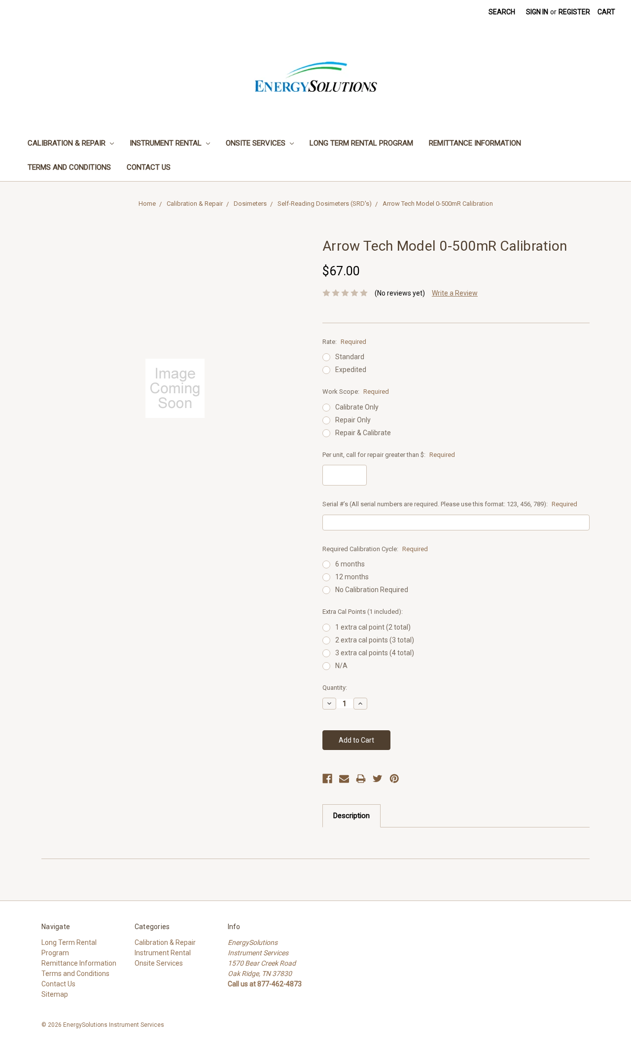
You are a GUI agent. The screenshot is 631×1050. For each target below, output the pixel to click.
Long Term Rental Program (361, 143)
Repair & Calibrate (363, 433)
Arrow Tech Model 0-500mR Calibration (438, 203)
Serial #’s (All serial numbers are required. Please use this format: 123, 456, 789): (449, 504)
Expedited (350, 370)
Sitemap (54, 994)
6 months (350, 564)
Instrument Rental (167, 143)
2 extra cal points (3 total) (374, 640)
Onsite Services (256, 143)
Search (502, 12)
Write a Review (455, 293)
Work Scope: (355, 391)
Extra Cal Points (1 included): (362, 611)
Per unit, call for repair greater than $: (388, 454)
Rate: (344, 341)
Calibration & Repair (67, 143)
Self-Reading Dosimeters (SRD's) (325, 203)
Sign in (537, 12)
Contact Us (149, 167)
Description (351, 815)
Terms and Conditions (69, 167)
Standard (349, 357)
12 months (352, 577)
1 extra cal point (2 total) (373, 627)
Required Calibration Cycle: (375, 549)
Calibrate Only (357, 407)
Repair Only (353, 420)
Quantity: (334, 687)
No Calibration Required (371, 590)
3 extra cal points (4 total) (374, 653)
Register (574, 12)
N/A (341, 666)
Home (147, 203)
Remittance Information (475, 143)
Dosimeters (250, 203)
